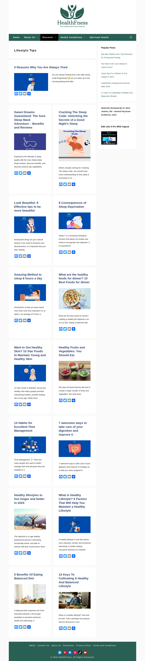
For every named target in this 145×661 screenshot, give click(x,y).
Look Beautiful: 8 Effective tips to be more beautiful (27, 206)
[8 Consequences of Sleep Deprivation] (75, 228)
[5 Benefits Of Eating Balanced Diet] (30, 603)
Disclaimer (68, 645)
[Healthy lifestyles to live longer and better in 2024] (30, 529)
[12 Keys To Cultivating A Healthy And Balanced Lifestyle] (75, 608)
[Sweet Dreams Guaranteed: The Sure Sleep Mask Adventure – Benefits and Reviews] (30, 149)
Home (16, 37)
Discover (47, 37)
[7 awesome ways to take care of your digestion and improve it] (75, 456)
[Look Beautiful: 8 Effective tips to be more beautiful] (30, 232)
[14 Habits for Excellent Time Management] (30, 452)
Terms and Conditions (104, 645)
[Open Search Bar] (131, 37)
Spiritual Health (99, 37)
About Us (29, 37)
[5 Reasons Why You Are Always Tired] (31, 90)
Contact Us (43, 645)
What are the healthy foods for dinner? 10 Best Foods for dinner (74, 278)
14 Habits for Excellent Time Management (24, 426)
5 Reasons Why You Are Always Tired (40, 67)
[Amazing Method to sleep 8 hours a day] (30, 300)
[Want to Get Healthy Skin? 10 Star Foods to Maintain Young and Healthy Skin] (30, 381)
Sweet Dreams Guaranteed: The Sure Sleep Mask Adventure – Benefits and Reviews (29, 119)
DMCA (32, 645)
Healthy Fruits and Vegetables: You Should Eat (72, 351)
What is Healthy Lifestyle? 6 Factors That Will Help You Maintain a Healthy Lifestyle (73, 502)
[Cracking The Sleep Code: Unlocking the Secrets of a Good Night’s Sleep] (75, 161)
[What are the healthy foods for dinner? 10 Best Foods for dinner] (75, 309)
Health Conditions (71, 37)
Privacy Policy (83, 645)
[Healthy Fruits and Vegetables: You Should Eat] (75, 380)
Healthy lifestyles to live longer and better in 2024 (29, 498)
